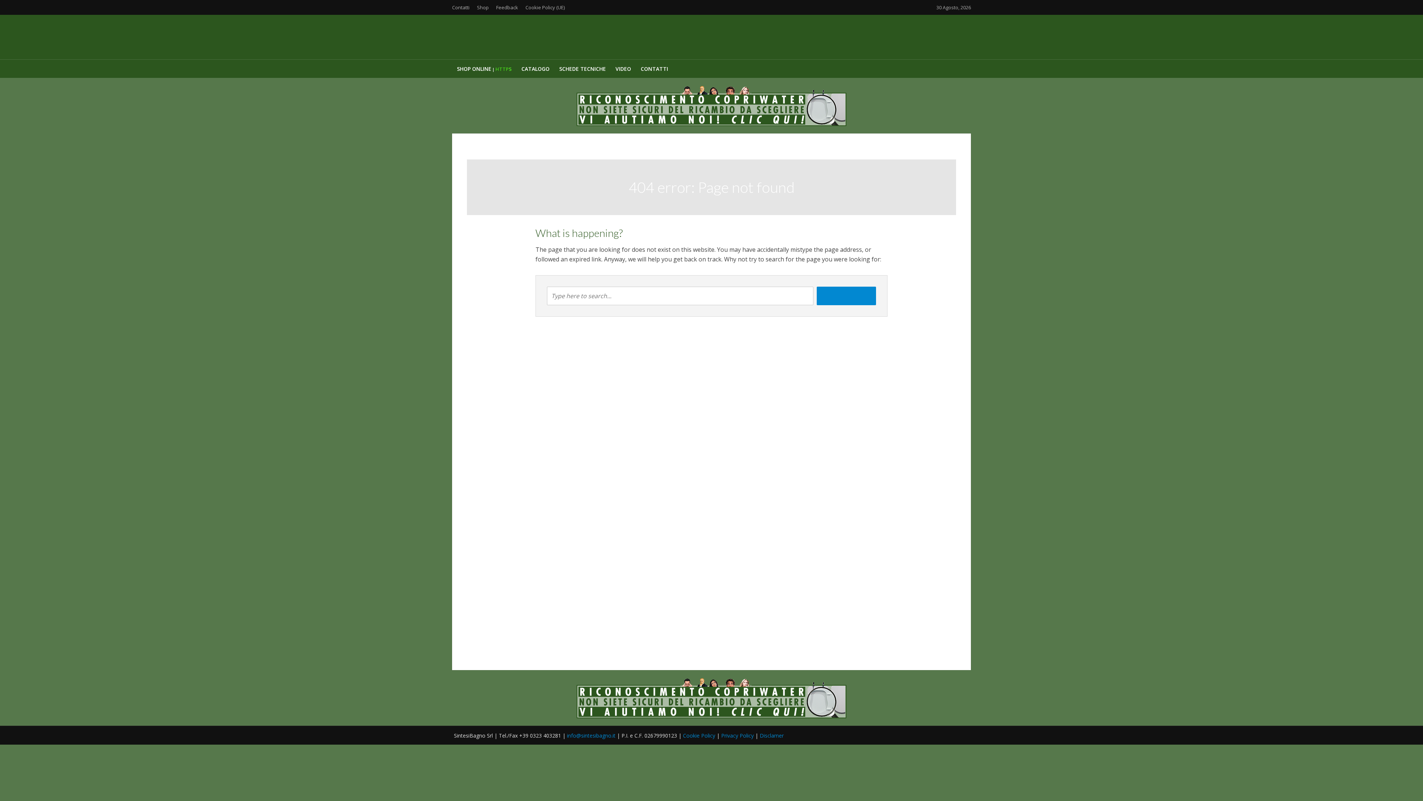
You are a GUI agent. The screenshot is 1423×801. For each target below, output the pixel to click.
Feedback (507, 7)
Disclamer (772, 735)
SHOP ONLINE (484, 68)
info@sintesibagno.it (591, 735)
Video (623, 68)
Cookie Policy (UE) (545, 7)
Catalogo (535, 68)
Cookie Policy (699, 735)
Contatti (461, 7)
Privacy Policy (737, 735)
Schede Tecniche (582, 68)
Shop (483, 7)
